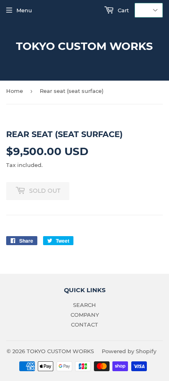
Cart (122, 10)
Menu (24, 10)
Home (14, 91)
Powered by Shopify (129, 351)
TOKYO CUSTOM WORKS (84, 46)
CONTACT (84, 324)
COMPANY (85, 314)
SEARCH (84, 305)
